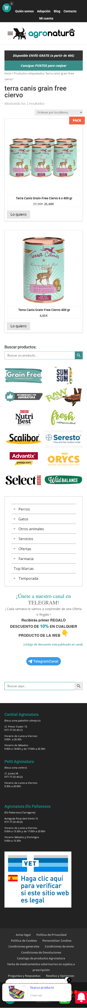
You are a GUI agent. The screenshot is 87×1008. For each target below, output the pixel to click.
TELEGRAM (42, 602)
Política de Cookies (24, 940)
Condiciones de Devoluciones (41, 952)
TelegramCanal (45, 661)
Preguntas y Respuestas (24, 976)
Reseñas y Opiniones (60, 976)
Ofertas (25, 548)
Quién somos (24, 11)
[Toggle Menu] (10, 33)
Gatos (23, 519)
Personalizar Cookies (56, 940)
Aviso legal (23, 935)
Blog (57, 11)
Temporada (28, 578)
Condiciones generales (23, 946)
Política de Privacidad (51, 935)
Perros (24, 509)
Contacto (70, 11)
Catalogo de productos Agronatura (41, 958)
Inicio (7, 73)
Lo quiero (18, 214)
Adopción (43, 11)
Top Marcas (24, 568)
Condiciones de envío (59, 946)
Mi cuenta (46, 18)
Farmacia (26, 558)
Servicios (26, 538)
